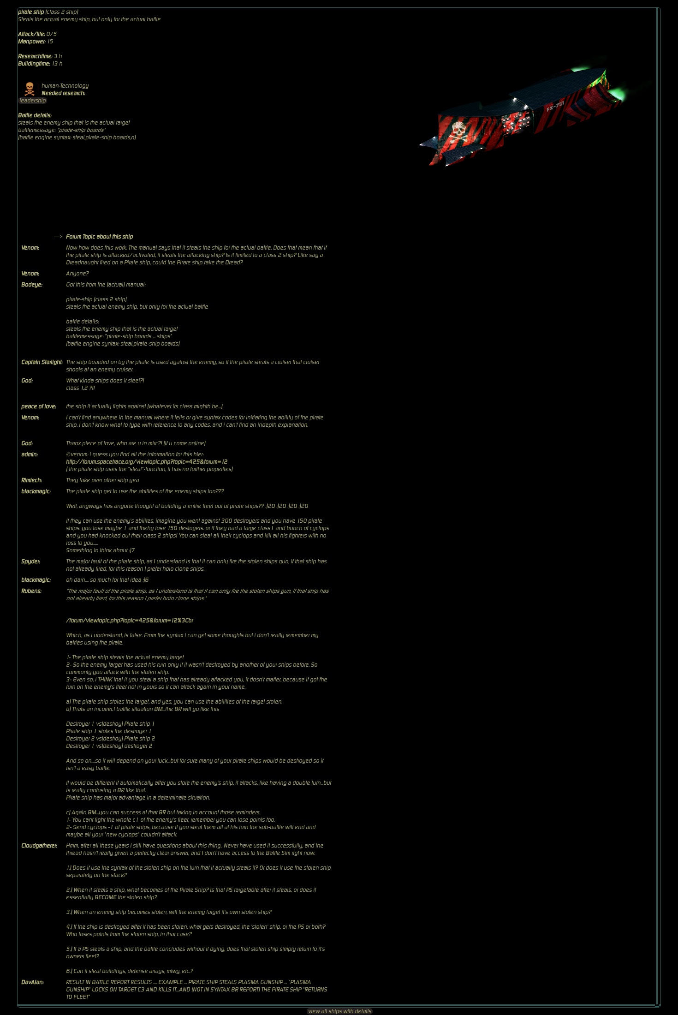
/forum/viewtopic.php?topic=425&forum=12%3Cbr (129, 620)
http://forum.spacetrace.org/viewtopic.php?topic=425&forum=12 (146, 462)
